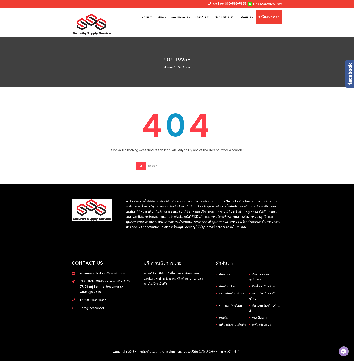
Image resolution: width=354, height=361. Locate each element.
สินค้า (162, 17)
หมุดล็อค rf (259, 318)
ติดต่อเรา (247, 17)
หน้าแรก (146, 17)
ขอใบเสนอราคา (268, 17)
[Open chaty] (344, 351)
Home (168, 67)
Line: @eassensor (92, 308)
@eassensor (267, 3)
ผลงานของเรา (180, 17)
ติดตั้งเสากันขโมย (263, 286)
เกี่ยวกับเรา (202, 17)
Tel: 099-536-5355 (93, 300)
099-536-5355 (229, 3)
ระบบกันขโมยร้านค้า (232, 293)
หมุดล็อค (225, 318)
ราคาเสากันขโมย (230, 305)
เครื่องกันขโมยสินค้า (232, 325)
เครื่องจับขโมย (261, 325)
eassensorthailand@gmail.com (102, 273)
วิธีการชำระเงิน (225, 17)
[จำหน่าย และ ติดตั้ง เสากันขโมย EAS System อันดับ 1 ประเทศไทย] (96, 24)
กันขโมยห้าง (227, 286)
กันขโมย (224, 274)
